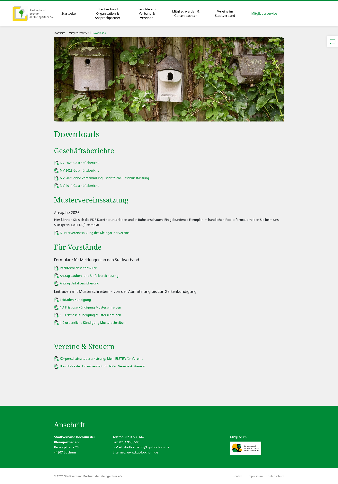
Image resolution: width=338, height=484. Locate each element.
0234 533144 (134, 437)
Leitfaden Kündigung (75, 300)
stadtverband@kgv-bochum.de (146, 447)
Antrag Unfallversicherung (79, 283)
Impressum (255, 476)
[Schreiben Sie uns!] (332, 41)
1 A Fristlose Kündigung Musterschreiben (90, 307)
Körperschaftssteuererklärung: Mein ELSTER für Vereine (101, 358)
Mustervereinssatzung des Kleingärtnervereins (94, 233)
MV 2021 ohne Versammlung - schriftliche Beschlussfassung (104, 178)
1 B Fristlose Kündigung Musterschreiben (90, 315)
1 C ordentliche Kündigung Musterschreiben (93, 322)
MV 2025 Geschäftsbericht (80, 163)
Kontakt (238, 476)
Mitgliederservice (264, 13)
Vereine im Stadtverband (225, 13)
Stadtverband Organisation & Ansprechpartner (107, 13)
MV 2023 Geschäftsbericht (80, 170)
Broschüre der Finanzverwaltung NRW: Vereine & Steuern (103, 366)
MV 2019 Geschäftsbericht (79, 186)
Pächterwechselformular (78, 268)
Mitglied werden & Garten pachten (186, 13)
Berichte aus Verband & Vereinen (147, 13)
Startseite (68, 13)
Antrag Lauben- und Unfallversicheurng (89, 275)
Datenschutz (276, 476)
